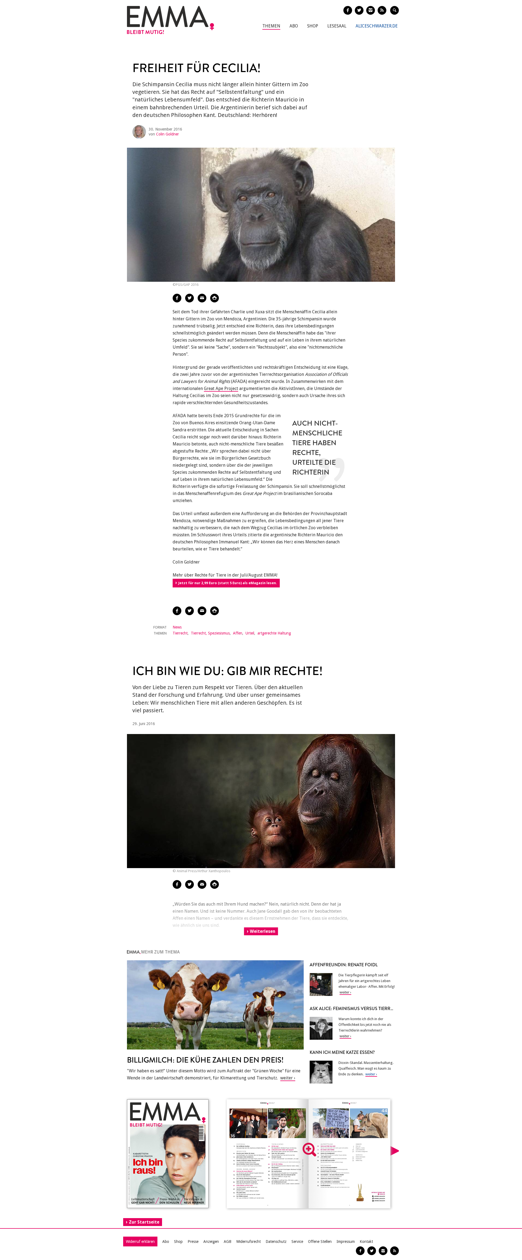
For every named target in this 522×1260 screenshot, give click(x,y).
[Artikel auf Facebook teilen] (177, 298)
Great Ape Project (221, 388)
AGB (227, 1241)
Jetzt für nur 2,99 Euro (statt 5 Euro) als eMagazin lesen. (227, 583)
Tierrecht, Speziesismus (210, 633)
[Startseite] (170, 20)
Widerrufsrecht (248, 1241)
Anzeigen (211, 1241)
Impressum (346, 1241)
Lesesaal (336, 26)
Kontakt (366, 1241)
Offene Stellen (320, 1241)
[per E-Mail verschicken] (202, 298)
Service (297, 1241)
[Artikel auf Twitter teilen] (189, 298)
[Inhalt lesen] (309, 1149)
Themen (271, 26)
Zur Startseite (144, 1222)
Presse (193, 1241)
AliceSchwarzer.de (377, 26)
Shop (312, 26)
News (177, 627)
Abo (294, 26)
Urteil (250, 633)
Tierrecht (180, 633)
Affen (237, 633)
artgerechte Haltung (274, 633)
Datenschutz (276, 1241)
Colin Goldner (167, 134)
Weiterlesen (262, 931)
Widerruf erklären (140, 1241)
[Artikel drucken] (214, 298)
